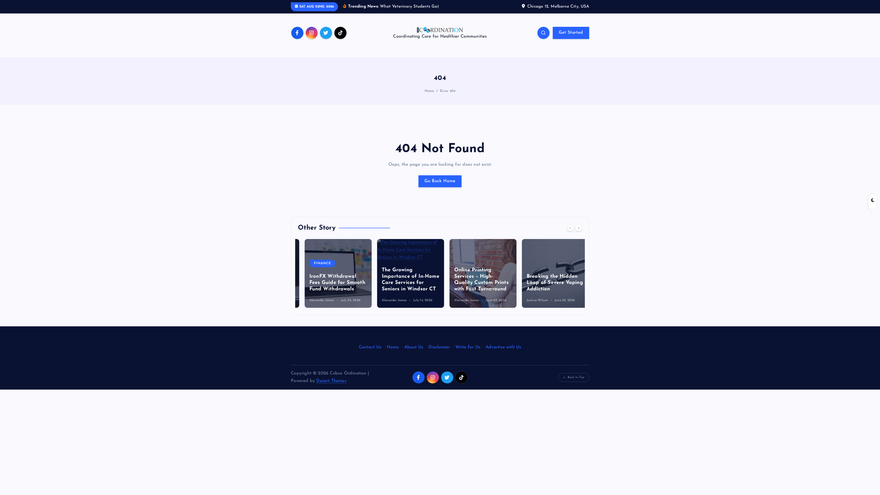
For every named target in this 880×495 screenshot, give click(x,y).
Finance (315, 263)
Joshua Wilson (530, 300)
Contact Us (370, 347)
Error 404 (448, 91)
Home (429, 91)
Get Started (571, 32)
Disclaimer (439, 347)
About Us (414, 347)
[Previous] (570, 228)
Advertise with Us (503, 347)
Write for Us (467, 347)
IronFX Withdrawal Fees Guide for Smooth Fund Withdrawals (330, 283)
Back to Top (576, 377)
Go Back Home (439, 181)
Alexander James (314, 300)
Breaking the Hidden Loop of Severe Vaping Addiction (548, 283)
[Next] (578, 228)
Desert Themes (331, 381)
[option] (331, 273)
